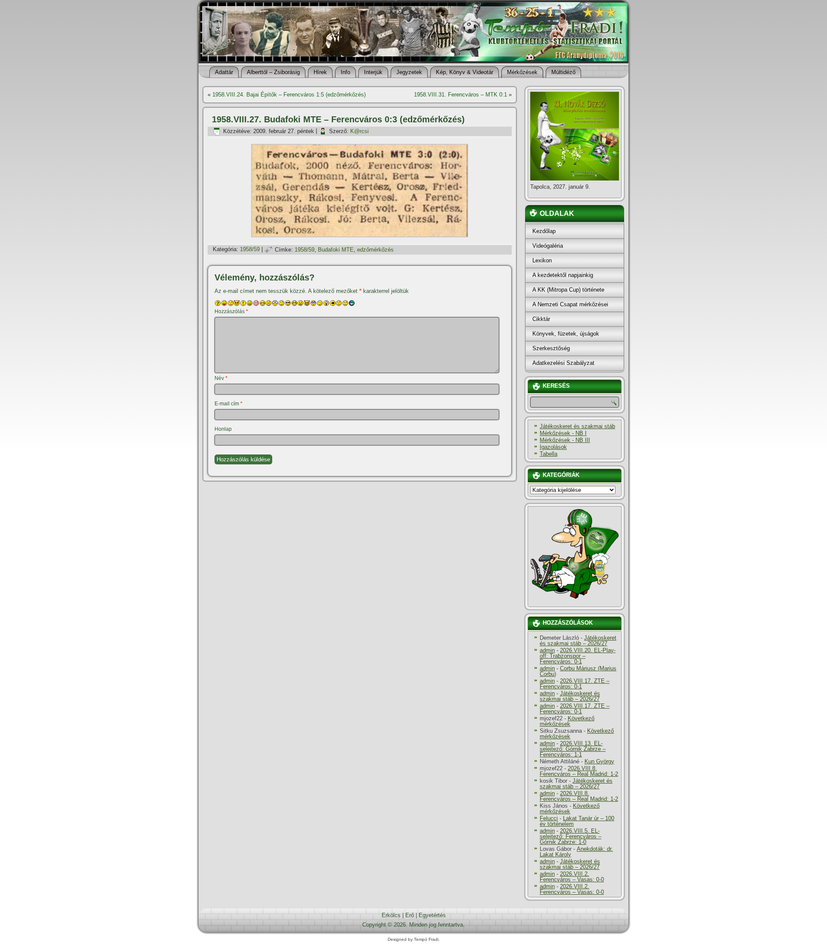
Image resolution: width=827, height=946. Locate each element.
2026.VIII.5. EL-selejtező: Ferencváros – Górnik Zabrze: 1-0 (570, 836)
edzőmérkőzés (375, 249)
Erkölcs (391, 915)
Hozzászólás (231, 311)
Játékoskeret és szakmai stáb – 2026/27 (578, 641)
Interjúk (373, 72)
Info (345, 72)
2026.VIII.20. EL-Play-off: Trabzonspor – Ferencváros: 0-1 (578, 656)
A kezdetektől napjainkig (562, 275)
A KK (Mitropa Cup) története (568, 289)
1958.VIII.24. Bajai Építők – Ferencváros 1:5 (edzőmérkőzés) (289, 94)
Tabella (548, 454)
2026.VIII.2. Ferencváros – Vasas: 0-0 (572, 877)
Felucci (549, 818)
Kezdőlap (544, 231)
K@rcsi (359, 131)
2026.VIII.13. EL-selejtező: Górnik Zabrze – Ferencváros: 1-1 (573, 749)
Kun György (599, 761)
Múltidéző (563, 72)
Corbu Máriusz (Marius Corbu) (578, 671)
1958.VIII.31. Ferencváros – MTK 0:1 (460, 94)
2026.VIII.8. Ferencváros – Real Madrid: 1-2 (579, 771)
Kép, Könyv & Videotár (464, 72)
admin (547, 650)
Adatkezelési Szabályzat (563, 363)
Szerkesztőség (551, 348)
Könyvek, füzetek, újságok (565, 333)
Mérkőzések (522, 72)
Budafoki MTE (336, 249)
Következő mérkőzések (567, 721)
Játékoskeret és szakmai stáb (577, 426)
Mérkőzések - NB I (563, 433)
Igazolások (553, 447)
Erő (409, 915)
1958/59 (250, 249)
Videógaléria (547, 246)
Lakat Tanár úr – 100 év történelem (577, 821)
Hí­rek (320, 72)
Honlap (223, 429)
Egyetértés (432, 915)
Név (221, 378)
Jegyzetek (409, 72)
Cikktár (541, 319)
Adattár (224, 72)
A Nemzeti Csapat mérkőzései (570, 304)
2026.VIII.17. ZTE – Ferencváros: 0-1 (574, 684)
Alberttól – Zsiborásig (273, 72)
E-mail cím (229, 404)
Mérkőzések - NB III (565, 440)
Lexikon (542, 260)
